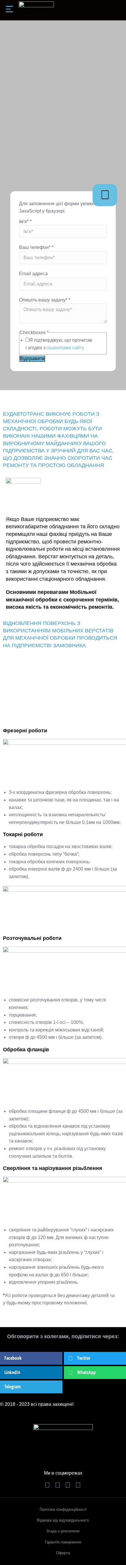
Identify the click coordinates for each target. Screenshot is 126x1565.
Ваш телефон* (36, 247)
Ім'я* (25, 221)
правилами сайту (65, 347)
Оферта (63, 1553)
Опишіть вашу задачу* (44, 299)
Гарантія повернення (63, 1542)
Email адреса (33, 273)
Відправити (32, 358)
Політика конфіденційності (63, 1509)
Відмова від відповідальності (63, 1520)
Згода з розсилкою (63, 1531)
